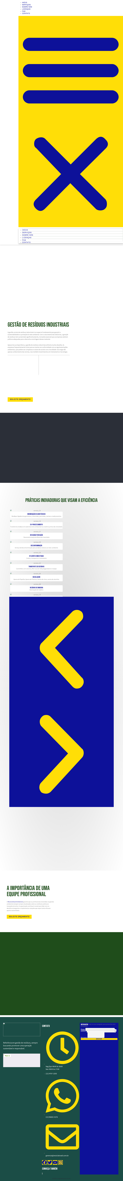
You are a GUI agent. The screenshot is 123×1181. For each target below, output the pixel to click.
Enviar (99, 1039)
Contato (26, 13)
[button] (70, 121)
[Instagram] (60, 1162)
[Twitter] (49, 1162)
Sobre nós (27, 7)
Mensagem (84, 1037)
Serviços (26, 5)
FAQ (23, 11)
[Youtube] (55, 1162)
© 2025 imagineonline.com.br (61, 1178)
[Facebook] (44, 1162)
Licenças (26, 9)
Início (24, 2)
